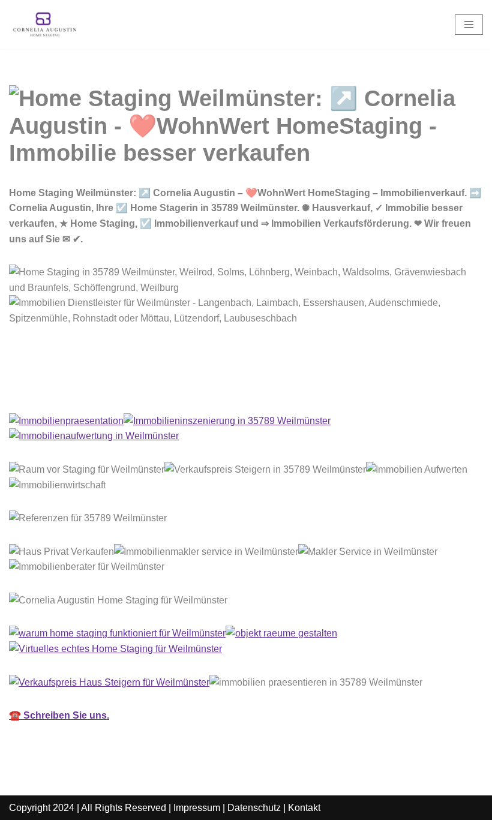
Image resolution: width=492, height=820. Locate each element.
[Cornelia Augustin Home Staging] (45, 24)
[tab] (62, 386)
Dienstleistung (172, 386)
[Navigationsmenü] (469, 24)
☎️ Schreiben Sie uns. (59, 715)
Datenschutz (254, 808)
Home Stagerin (63, 386)
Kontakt (304, 808)
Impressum (196, 808)
